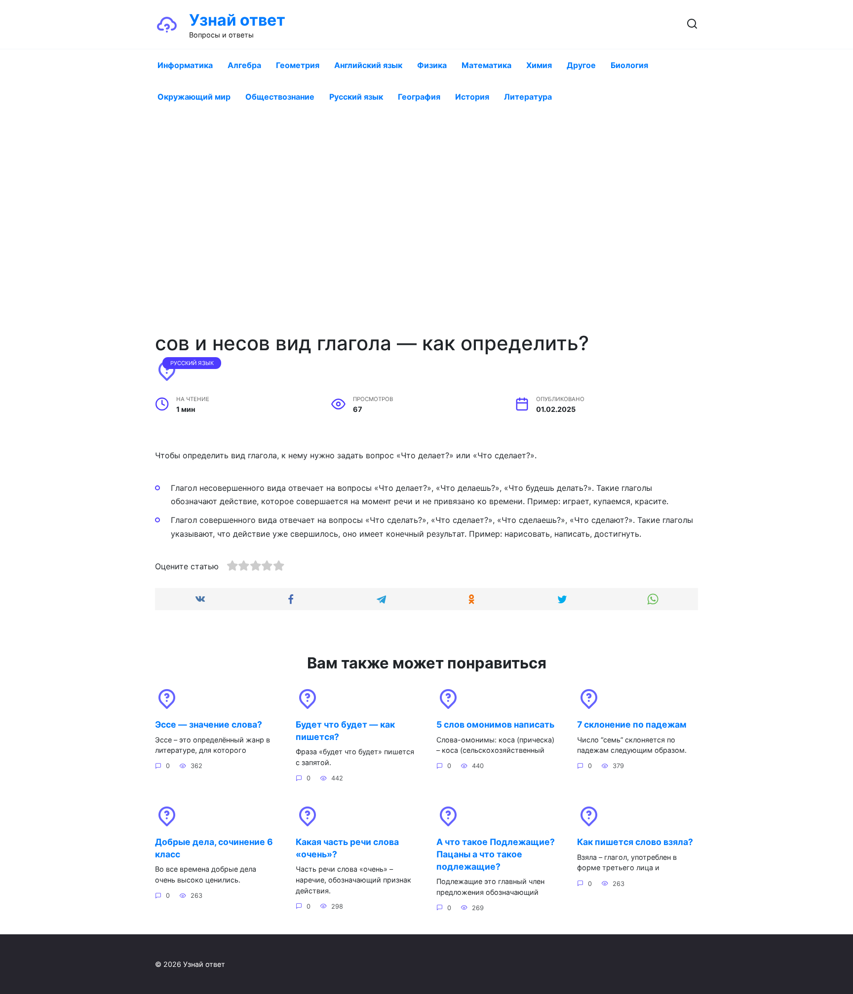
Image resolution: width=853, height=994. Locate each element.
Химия (539, 65)
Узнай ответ (237, 20)
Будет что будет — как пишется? (345, 730)
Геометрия (297, 65)
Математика (486, 65)
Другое (581, 65)
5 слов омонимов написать (495, 724)
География (419, 97)
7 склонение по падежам (632, 724)
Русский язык (356, 97)
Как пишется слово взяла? (635, 842)
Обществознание (279, 97)
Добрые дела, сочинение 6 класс (214, 848)
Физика (432, 65)
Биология (629, 65)
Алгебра (244, 65)
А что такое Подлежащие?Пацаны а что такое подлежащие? (495, 854)
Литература (528, 97)
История (472, 97)
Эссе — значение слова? (208, 724)
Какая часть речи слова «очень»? (347, 848)
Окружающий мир (194, 97)
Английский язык (368, 65)
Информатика (185, 65)
